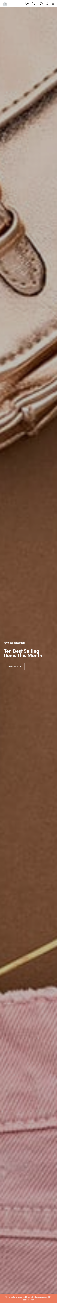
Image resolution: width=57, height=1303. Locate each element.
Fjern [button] (32, 1300)
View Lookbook (14, 666)
